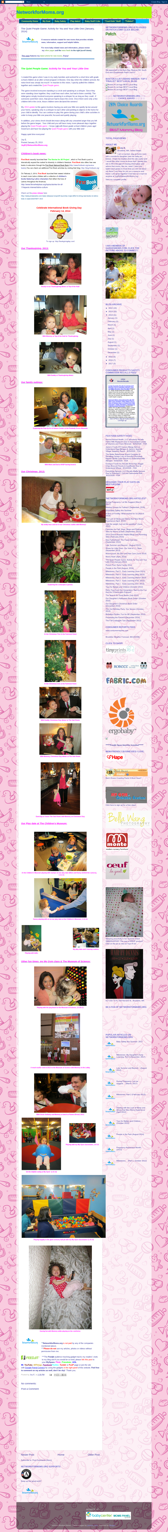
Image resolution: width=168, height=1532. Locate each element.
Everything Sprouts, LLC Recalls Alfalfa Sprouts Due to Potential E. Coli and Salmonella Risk (125, 472)
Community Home (30, 21)
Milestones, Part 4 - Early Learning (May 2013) (125, 575)
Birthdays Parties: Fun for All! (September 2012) (125, 614)
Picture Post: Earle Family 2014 (119, 565)
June (110, 335)
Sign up (123, 420)
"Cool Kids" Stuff (113, 21)
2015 (111, 357)
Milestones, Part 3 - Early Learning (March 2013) (126, 578)
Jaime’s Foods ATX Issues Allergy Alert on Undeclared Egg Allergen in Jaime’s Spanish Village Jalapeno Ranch (124, 449)
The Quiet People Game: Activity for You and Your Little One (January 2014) (126, 561)
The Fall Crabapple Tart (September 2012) (123, 621)
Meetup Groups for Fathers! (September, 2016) (125, 507)
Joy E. (33, 1375)
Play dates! (75, 21)
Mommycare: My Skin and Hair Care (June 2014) (126, 554)
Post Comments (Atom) (42, 1460)
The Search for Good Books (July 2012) (122, 595)
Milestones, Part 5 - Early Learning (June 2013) (125, 571)
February (112, 321)
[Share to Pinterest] (65, 1375)
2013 (111, 312)
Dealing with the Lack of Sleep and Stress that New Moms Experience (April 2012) (130, 1110)
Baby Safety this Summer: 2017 (129, 1042)
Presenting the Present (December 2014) (123, 617)
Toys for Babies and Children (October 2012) (124, 587)
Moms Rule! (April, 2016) (116, 557)
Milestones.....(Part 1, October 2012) (131, 1161)
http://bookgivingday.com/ (65, 241)
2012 (111, 308)
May (110, 332)
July (110, 339)
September (112, 346)
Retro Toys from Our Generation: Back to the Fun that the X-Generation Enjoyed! (126, 591)
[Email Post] (50, 1375)
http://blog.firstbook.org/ (90, 168)
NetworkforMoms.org (40, 12)
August (111, 342)
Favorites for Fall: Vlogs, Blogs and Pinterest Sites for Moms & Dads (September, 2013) (124, 530)
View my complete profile (116, 180)
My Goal (46, 21)
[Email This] (55, 1375)
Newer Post (27, 1454)
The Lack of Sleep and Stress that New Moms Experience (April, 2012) (125, 520)
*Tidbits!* (129, 21)
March (111, 325)
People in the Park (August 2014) (130, 1134)
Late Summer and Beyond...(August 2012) (123, 545)
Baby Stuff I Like (92, 21)
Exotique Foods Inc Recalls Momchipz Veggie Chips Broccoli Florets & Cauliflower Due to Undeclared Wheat (124, 466)
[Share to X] (60, 1375)
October (111, 349)
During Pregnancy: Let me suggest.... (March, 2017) (127, 1082)
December (112, 352)
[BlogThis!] (57, 1375)
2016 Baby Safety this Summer (118, 510)
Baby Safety (60, 21)
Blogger (112, 1525)
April (110, 328)
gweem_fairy (92, 1525)
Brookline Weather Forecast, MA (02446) (123, 637)
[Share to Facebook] (62, 1375)
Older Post (94, 1454)
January (111, 318)
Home (61, 1454)
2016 (111, 360)
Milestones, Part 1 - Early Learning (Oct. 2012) (125, 584)
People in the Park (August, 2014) (120, 568)
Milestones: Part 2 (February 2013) (131, 1095)
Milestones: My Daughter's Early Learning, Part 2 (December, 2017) (130, 1056)
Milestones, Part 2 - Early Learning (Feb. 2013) (125, 581)
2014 (111, 315)
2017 (111, 364)
